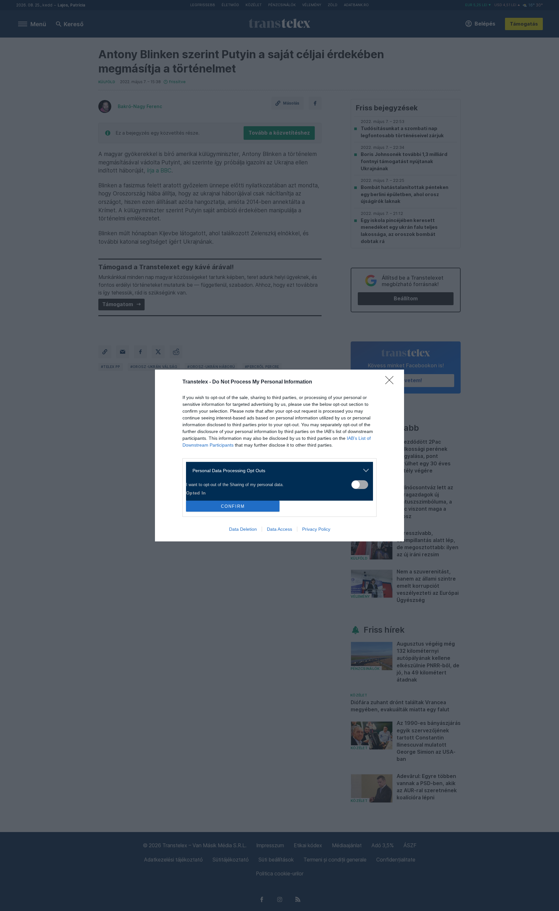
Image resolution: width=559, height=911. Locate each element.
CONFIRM (233, 506)
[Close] (391, 382)
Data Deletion (243, 529)
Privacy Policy (316, 529)
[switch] (359, 484)
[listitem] (277, 470)
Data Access (279, 529)
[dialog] (279, 455)
